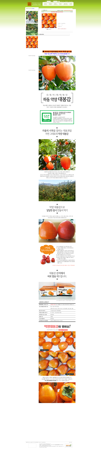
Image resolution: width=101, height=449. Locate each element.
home (70, 442)
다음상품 (71, 11)
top (71, 442)
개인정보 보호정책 (48, 446)
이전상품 (43, 11)
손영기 (57, 446)
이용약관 (44, 446)
